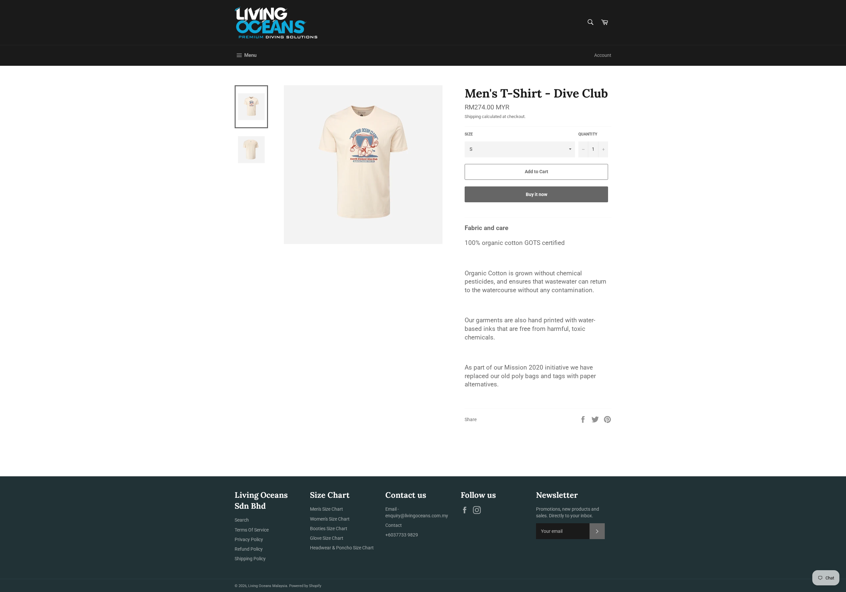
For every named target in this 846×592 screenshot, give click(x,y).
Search (242, 520)
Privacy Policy (249, 539)
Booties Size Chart (328, 528)
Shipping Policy (250, 558)
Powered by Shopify (305, 586)
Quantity (587, 134)
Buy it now (536, 194)
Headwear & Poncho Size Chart (342, 547)
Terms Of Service (252, 530)
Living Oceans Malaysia (267, 586)
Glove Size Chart (326, 538)
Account (602, 55)
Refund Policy (249, 549)
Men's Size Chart (326, 509)
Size (469, 134)
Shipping (473, 116)
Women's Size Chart (330, 519)
